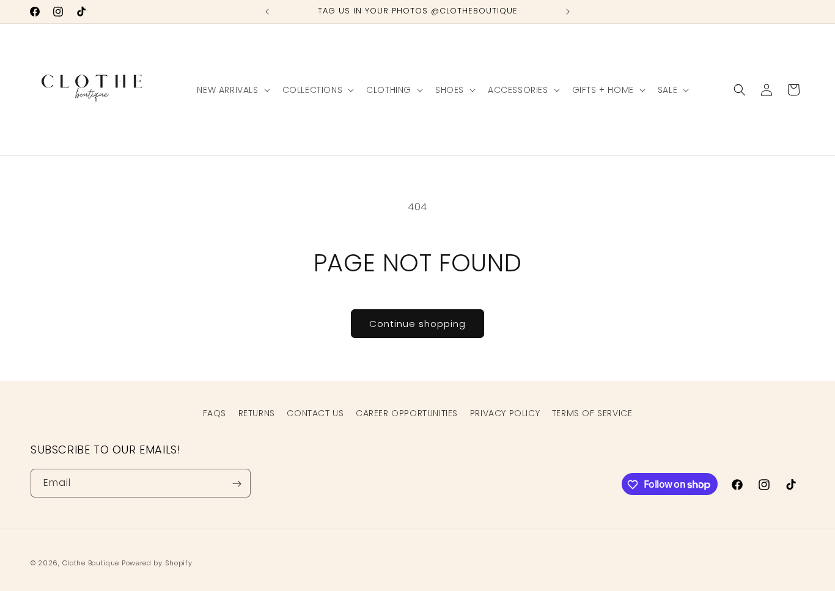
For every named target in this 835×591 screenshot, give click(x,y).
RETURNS (256, 413)
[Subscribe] (236, 483)
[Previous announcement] (267, 11)
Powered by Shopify (157, 563)
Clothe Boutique (91, 563)
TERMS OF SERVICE (592, 413)
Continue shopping (417, 323)
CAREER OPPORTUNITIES (407, 413)
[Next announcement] (567, 11)
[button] (231, 90)
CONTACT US (315, 413)
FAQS (214, 413)
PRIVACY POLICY (505, 413)
